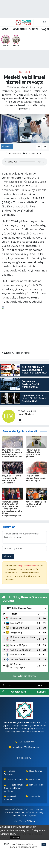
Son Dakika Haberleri (11, 797)
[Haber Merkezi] (8, 416)
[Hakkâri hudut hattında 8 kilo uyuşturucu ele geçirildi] (36, 442)
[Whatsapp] (24, 758)
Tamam (15, 838)
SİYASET (9, 813)
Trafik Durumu (35, 780)
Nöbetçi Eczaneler (9, 772)
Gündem (24, 72)
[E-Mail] (20, 420)
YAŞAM (39, 810)
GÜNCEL (30, 813)
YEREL (24, 816)
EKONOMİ (19, 813)
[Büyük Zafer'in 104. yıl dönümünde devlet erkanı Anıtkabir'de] (12, 468)
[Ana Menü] (3, 22)
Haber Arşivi (34, 796)
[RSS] (29, 758)
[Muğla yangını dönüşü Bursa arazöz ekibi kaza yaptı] (36, 468)
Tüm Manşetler (36, 785)
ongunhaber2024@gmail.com (26, 747)
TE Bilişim (31, 821)
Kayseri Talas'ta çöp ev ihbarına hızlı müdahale (36, 504)
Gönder (8, 556)
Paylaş (8, 146)
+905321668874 (26, 742)
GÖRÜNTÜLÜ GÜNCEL (25, 29)
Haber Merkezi (15, 154)
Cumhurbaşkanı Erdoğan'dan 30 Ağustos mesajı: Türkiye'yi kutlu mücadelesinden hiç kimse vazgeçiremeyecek (12, 509)
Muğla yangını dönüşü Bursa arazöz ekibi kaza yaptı (36, 478)
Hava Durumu (35, 771)
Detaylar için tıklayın (24, 676)
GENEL (6, 29)
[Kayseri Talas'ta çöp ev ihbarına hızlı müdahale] (36, 494)
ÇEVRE (32, 816)
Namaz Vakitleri (15, 780)
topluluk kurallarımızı (28, 566)
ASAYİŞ (39, 813)
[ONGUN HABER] (23, 22)
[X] (19, 758)
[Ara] (44, 22)
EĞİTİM (16, 816)
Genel (8, 810)
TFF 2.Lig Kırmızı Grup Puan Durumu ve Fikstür (13, 788)
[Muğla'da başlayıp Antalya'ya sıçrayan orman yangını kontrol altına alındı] (12, 442)
